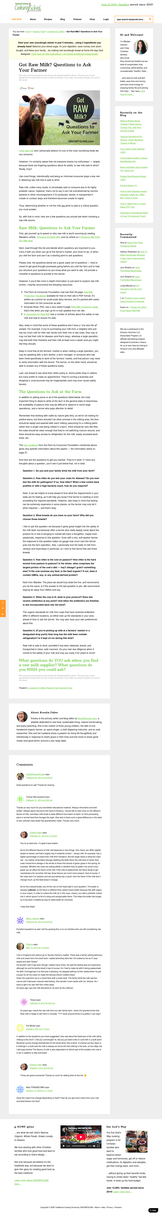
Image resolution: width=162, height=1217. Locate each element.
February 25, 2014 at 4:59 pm (39, 921)
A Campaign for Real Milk (37, 314)
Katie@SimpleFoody (35, 774)
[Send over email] (3, 614)
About (97, 1207)
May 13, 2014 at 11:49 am (37, 947)
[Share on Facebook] (3, 603)
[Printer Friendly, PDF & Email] (27, 88)
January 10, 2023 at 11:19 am (39, 1090)
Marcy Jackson (32, 918)
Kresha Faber (36, 832)
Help (103, 1207)
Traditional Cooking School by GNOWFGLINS (28, 8)
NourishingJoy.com (87, 718)
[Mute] (94, 1146)
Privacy (110, 1207)
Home (28, 31)
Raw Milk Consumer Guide (84, 306)
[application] (81, 1136)
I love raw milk (26, 150)
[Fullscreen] (98, 1146)
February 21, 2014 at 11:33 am (43, 835)
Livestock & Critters (55, 31)
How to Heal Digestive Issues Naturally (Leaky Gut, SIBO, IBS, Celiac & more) (133, 194)
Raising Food (39, 31)
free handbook (31, 445)
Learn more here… (122, 1191)
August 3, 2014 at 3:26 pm (41, 1067)
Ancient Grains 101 (128, 185)
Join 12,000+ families (115, 4)
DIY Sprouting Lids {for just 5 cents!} (131, 289)
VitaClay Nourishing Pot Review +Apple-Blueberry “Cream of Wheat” (131, 140)
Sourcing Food (65, 687)
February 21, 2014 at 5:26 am (39, 800)
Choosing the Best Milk (48, 237)
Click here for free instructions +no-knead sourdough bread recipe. (64, 53)
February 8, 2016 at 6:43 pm (42, 1003)
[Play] (64, 1146)
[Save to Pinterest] (3, 608)
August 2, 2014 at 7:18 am (37, 1028)
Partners (118, 1207)
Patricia (29, 944)
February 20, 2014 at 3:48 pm (39, 777)
